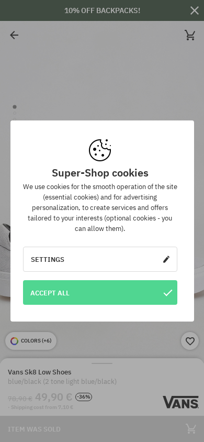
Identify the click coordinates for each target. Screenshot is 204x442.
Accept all (50, 292)
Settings (47, 259)
